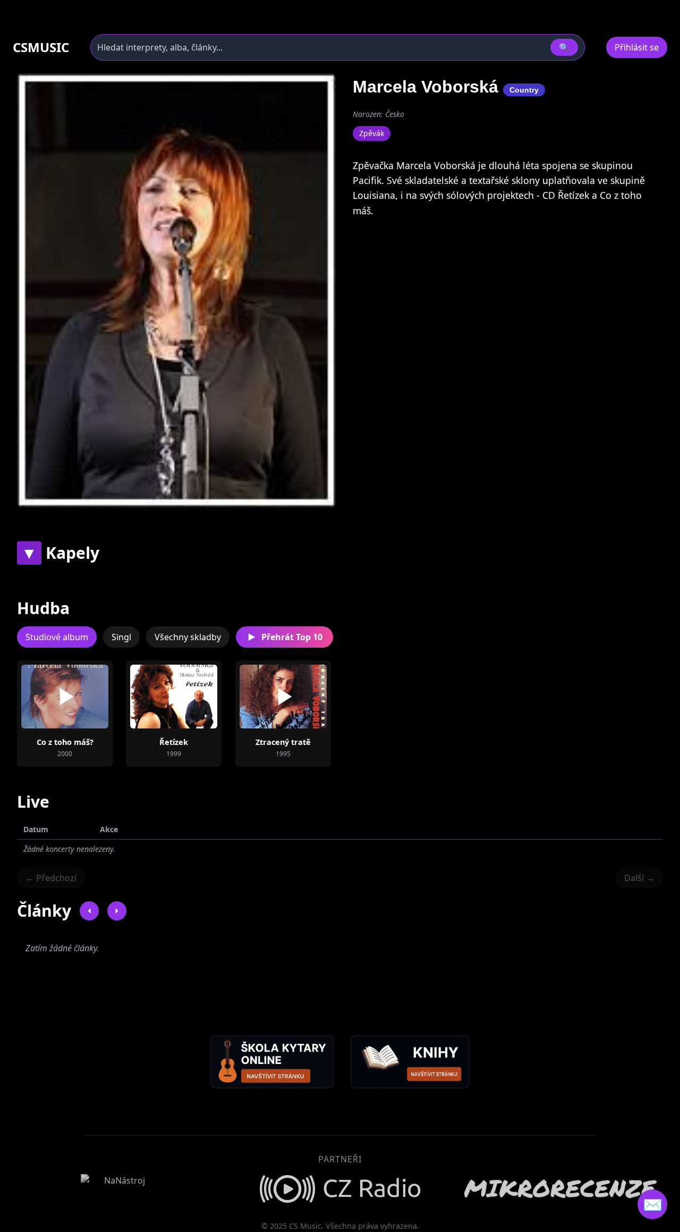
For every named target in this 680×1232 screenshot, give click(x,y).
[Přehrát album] (48, 696)
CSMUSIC (41, 47)
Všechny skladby (188, 637)
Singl (121, 637)
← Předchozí (51, 878)
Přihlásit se (637, 47)
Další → (639, 878)
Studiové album (57, 637)
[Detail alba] (82, 696)
